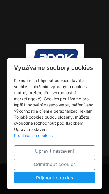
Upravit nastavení (54, 151)
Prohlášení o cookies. (34, 135)
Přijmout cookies (54, 178)
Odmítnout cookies (55, 164)
